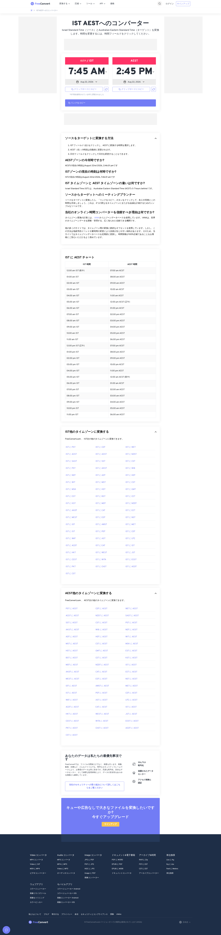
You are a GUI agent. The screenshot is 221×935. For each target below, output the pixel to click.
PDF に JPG (89, 864)
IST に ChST (101, 566)
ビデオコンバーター (38, 873)
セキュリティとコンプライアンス (94, 914)
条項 (76, 914)
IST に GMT (130, 489)
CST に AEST (101, 622)
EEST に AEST (132, 721)
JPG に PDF (89, 860)
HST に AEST (72, 651)
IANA (96, 218)
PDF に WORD (117, 860)
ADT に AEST (72, 636)
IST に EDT (100, 517)
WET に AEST (131, 608)
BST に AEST (72, 658)
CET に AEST (101, 658)
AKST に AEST (72, 629)
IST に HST (100, 489)
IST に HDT (130, 475)
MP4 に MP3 (62, 864)
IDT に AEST (71, 686)
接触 (112, 914)
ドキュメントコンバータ (121, 873)
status (118, 914)
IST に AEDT (131, 566)
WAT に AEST (72, 700)
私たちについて (35, 914)
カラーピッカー (36, 902)
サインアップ (183, 4)
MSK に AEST (131, 643)
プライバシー (66, 914)
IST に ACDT (71, 545)
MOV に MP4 (35, 869)
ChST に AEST (102, 728)
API (101, 3)
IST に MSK (71, 489)
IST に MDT (101, 503)
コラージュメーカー (38, 889)
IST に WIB (130, 468)
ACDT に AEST (72, 707)
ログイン (170, 4)
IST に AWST (101, 524)
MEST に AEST (72, 679)
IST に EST (70, 496)
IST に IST (70, 531)
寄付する (55, 914)
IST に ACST (71, 454)
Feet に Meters (172, 869)
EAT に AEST (101, 707)
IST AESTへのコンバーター (47, 10)
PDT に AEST (101, 693)
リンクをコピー (78, 103)
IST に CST (130, 461)
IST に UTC (130, 538)
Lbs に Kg (170, 860)
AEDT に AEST (132, 728)
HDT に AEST (101, 636)
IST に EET (130, 510)
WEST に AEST (102, 714)
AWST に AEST (102, 686)
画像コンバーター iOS (66, 902)
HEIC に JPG (90, 869)
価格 (112, 3)
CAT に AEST (101, 672)
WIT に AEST (131, 636)
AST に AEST (101, 700)
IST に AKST (101, 468)
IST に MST (101, 482)
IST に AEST (101, 454)
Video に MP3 (62, 869)
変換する (63, 3)
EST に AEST (131, 651)
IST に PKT (71, 566)
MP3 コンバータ (63, 860)
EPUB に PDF (117, 864)
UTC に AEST (131, 700)
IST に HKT (71, 552)
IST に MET (130, 524)
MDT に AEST (72, 665)
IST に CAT (100, 510)
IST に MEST (71, 517)
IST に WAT (71, 538)
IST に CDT (100, 447)
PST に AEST (72, 608)
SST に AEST (72, 622)
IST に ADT (100, 475)
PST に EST (143, 864)
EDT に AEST (101, 679)
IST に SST (100, 461)
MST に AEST (72, 643)
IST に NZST (131, 454)
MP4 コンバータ (36, 860)
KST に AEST (131, 658)
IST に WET (130, 447)
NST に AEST (131, 679)
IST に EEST (130, 559)
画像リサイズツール (38, 893)
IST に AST (100, 538)
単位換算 (170, 873)
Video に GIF (35, 864)
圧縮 (77, 3)
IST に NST (130, 517)
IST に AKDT (71, 510)
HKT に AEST (72, 714)
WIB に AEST (101, 629)
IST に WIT (70, 482)
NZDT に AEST (102, 665)
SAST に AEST (132, 615)
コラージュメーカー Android (68, 889)
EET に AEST (131, 672)
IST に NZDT (131, 503)
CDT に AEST (101, 608)
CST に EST (143, 869)
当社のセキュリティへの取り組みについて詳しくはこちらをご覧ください (94, 786)
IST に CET (130, 496)
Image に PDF (90, 873)
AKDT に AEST (72, 672)
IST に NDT (71, 475)
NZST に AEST (102, 615)
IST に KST (71, 503)
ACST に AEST (72, 615)
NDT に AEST (131, 629)
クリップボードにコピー (85, 89)
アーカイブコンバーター (149, 873)
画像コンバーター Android (67, 898)
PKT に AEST (72, 728)
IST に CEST (71, 559)
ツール (89, 3)
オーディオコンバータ (66, 873)
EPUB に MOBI (117, 869)
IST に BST (100, 496)
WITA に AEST (102, 721)
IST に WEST (101, 552)
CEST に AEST (72, 721)
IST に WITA (101, 559)
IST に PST (70, 447)
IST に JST (130, 552)
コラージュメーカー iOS (66, 893)
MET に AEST (131, 686)
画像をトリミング (37, 898)
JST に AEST (131, 714)
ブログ (46, 914)
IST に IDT (70, 524)
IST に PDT (100, 531)
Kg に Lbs (170, 864)
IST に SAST (71, 461)
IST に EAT (100, 545)
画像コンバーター (92, 878)
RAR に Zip (143, 860)
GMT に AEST (102, 651)
